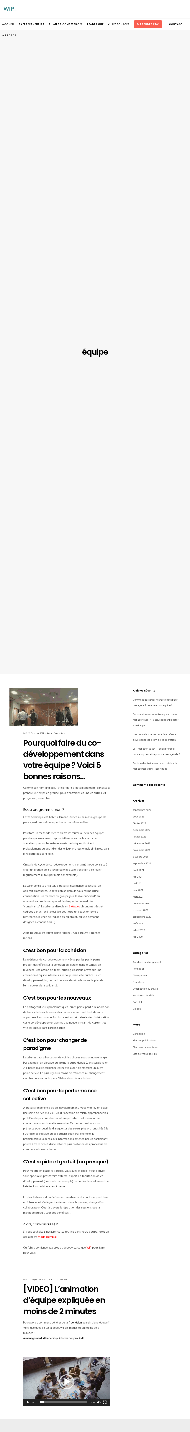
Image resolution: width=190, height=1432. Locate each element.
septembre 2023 (142, 810)
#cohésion (75, 1322)
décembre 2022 (141, 830)
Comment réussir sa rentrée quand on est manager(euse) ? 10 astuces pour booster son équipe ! (155, 720)
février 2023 (139, 823)
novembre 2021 (141, 850)
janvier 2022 (139, 837)
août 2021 (138, 870)
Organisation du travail (145, 989)
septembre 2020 (142, 917)
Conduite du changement (147, 962)
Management (140, 975)
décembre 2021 (141, 843)
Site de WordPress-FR (145, 1054)
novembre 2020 (141, 903)
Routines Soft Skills (143, 995)
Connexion (139, 1034)
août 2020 (138, 924)
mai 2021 (137, 883)
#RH (81, 1338)
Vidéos (137, 1009)
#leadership (50, 1338)
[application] (66, 1381)
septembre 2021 (142, 863)
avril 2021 (138, 890)
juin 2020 (138, 937)
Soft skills (138, 1002)
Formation (139, 969)
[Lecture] (28, 1402)
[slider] (63, 1402)
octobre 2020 (140, 910)
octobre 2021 (140, 857)
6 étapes (74, 906)
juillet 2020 (139, 930)
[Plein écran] (105, 1402)
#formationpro (68, 1338)
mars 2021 (138, 897)
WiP (88, 1247)
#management (32, 1338)
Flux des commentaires (145, 1047)
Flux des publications (144, 1041)
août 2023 (138, 817)
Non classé (139, 982)
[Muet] (99, 1402)
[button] (66, 1381)
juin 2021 (137, 877)
